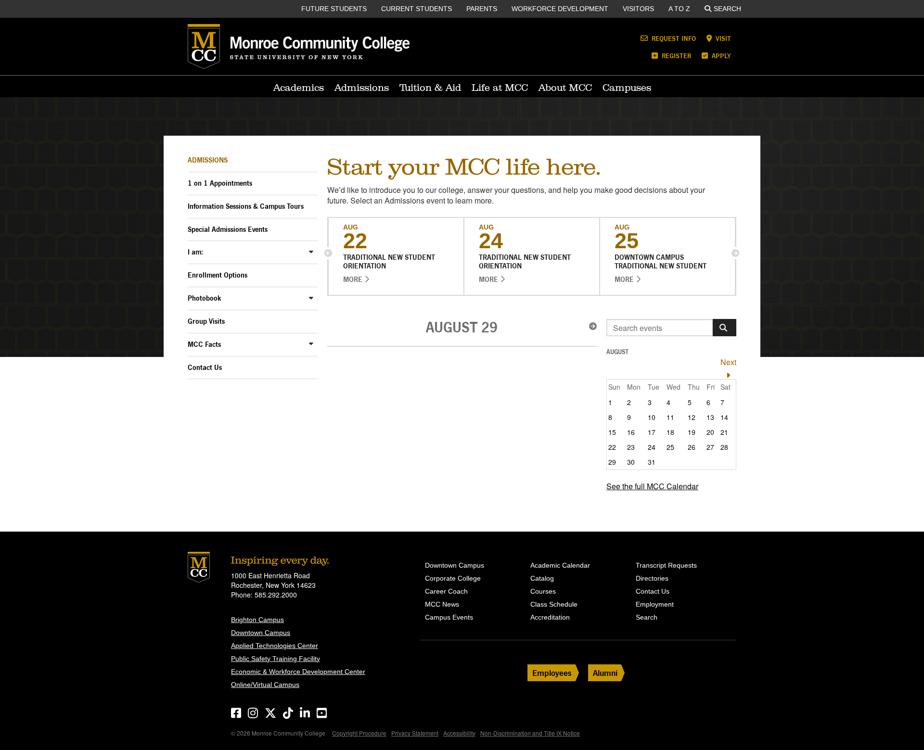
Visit (722, 38)
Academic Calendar (560, 565)
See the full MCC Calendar (652, 486)
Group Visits (206, 321)
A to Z (679, 9)
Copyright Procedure (359, 733)
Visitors (638, 9)
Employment (655, 604)
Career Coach (446, 591)
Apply (720, 55)
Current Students (416, 9)
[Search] (724, 327)
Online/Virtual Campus (265, 684)
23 (631, 447)
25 (670, 447)
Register (675, 55)
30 (631, 462)
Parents (481, 9)
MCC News (442, 604)
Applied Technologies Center (274, 645)
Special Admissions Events (228, 229)
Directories (652, 578)
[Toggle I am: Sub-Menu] (311, 251)
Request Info (673, 38)
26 (691, 447)
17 (651, 432)
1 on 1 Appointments (220, 183)
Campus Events (449, 617)
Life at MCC (500, 87)
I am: (195, 251)
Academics (298, 87)
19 (691, 432)
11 (670, 417)
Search (727, 9)
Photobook (204, 298)
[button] (328, 253)
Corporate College (453, 578)
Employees (552, 673)
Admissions (361, 87)
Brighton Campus (257, 619)
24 (651, 447)
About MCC (565, 87)
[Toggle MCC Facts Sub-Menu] (311, 343)
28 (724, 447)
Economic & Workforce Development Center (298, 671)
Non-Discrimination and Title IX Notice (530, 733)
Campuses (627, 87)
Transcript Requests (666, 565)
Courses (543, 591)
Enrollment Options (217, 275)
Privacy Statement (414, 733)
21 (724, 432)
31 (651, 462)
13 (710, 417)
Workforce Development (560, 9)
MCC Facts (204, 344)
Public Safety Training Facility (275, 658)
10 (651, 417)
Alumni (605, 673)
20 (710, 432)
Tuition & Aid (430, 87)
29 (612, 462)
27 (710, 447)
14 (724, 417)
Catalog (542, 578)
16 (631, 432)
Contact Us (205, 367)
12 (691, 417)
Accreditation (550, 617)
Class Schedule (554, 604)
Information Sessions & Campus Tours (246, 206)
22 (612, 447)
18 (670, 432)
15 (612, 432)
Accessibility (459, 733)
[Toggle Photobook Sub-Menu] (311, 297)
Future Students (334, 9)
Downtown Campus (260, 632)
